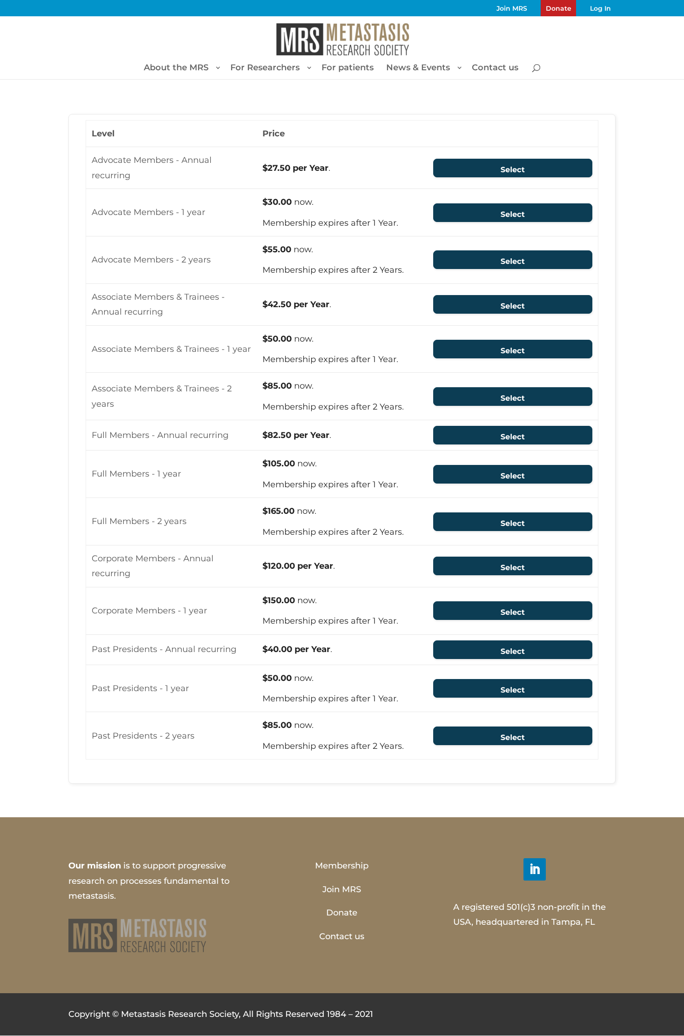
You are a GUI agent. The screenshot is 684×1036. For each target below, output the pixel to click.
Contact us (495, 68)
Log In (600, 8)
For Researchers (265, 68)
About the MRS (176, 68)
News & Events (418, 68)
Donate (558, 8)
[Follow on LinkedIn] (534, 869)
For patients (348, 68)
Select (513, 170)
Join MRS (511, 8)
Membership (342, 866)
